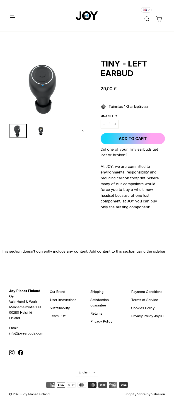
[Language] (146, 10)
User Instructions (63, 300)
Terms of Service (144, 300)
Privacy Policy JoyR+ (147, 316)
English (84, 372)
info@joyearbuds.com (26, 333)
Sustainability (60, 308)
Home (13, 47)
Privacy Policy (101, 321)
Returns (96, 313)
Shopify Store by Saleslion (145, 394)
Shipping (97, 292)
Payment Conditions (146, 292)
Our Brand (57, 292)
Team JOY (58, 316)
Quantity (109, 116)
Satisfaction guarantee (99, 302)
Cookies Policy (143, 308)
